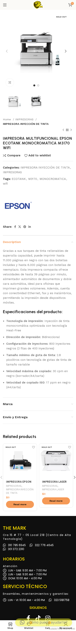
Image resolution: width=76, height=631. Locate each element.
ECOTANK (19, 179)
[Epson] (17, 205)
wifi (5, 183)
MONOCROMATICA (53, 179)
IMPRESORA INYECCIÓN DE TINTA (26, 123)
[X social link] (19, 226)
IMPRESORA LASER (53, 489)
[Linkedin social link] (29, 226)
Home (7, 119)
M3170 (32, 179)
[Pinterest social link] (24, 226)
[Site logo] (38, 4)
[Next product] (71, 130)
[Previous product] (63, 130)
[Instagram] (48, 618)
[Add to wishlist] (33, 447)
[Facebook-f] (28, 618)
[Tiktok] (38, 618)
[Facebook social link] (15, 226)
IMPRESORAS (24, 119)
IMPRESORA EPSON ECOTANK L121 (18, 483)
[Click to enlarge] (10, 82)
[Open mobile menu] (5, 5)
